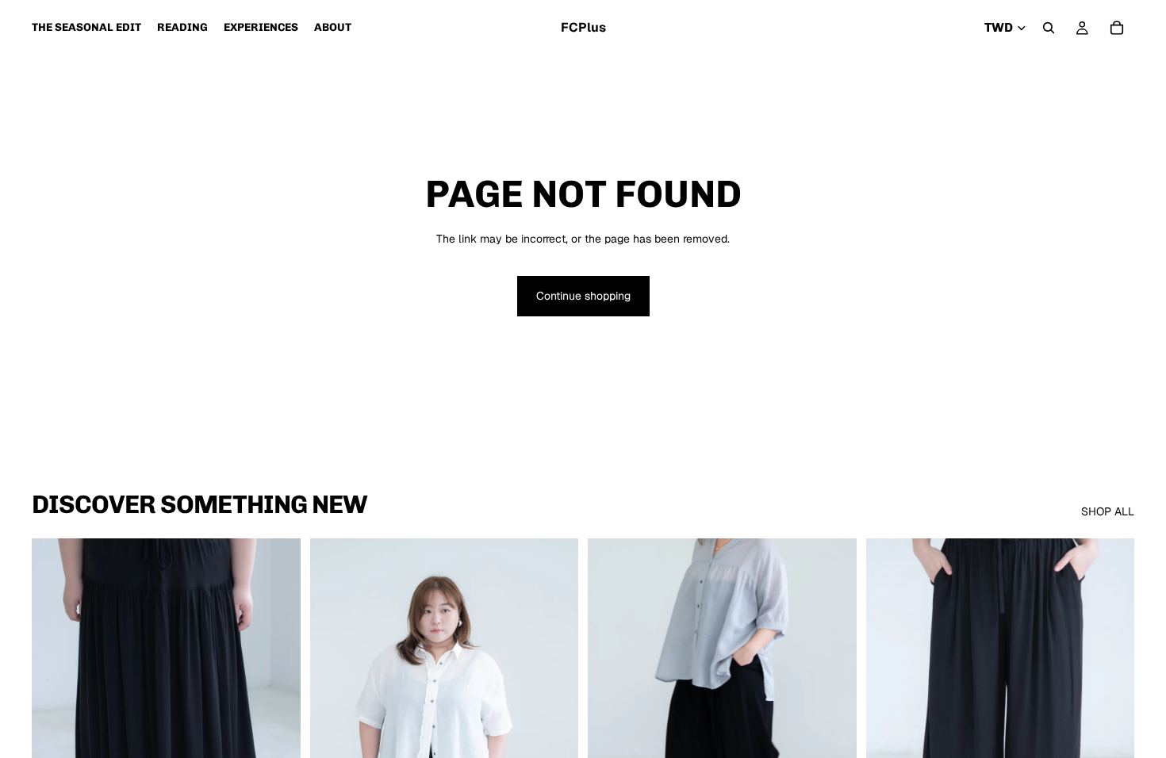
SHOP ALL (1107, 511)
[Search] (1048, 27)
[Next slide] (277, 706)
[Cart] (1116, 27)
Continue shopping (583, 296)
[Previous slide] (55, 706)
